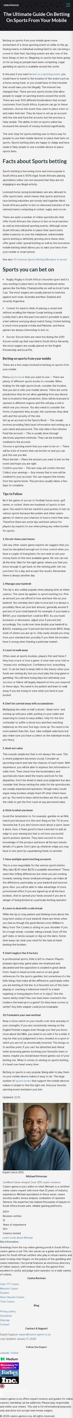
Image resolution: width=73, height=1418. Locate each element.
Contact (5, 1324)
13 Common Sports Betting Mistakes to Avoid (40, 259)
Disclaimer (6, 1316)
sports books (23, 1081)
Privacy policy (8, 1311)
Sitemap (5, 1320)
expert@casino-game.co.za (35, 1334)
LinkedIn (5, 1353)
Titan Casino (7, 1301)
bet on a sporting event (46, 74)
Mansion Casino (9, 1288)
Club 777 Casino (9, 1284)
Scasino (4, 1292)
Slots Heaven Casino (12, 1297)
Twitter (14, 1353)
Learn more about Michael (18, 1237)
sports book (17, 377)
